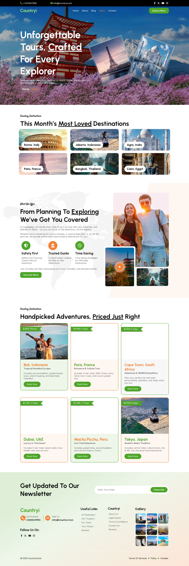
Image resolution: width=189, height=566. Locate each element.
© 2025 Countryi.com (30, 558)
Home (25, 89)
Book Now (32, 384)
